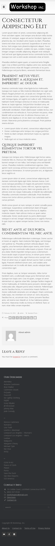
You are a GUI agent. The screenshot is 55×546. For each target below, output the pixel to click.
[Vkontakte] (35, 317)
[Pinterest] (24, 317)
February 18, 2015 (10, 313)
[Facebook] (17, 317)
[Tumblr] (28, 317)
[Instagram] (14, 534)
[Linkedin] (31, 317)
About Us (6, 528)
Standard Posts (32, 313)
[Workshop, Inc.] (27, 7)
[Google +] (20, 317)
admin (22, 313)
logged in (16, 356)
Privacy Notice (44, 528)
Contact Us (11, 500)
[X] (13, 317)
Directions (11, 497)
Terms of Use (29, 528)
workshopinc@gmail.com (17, 494)
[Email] (10, 317)
